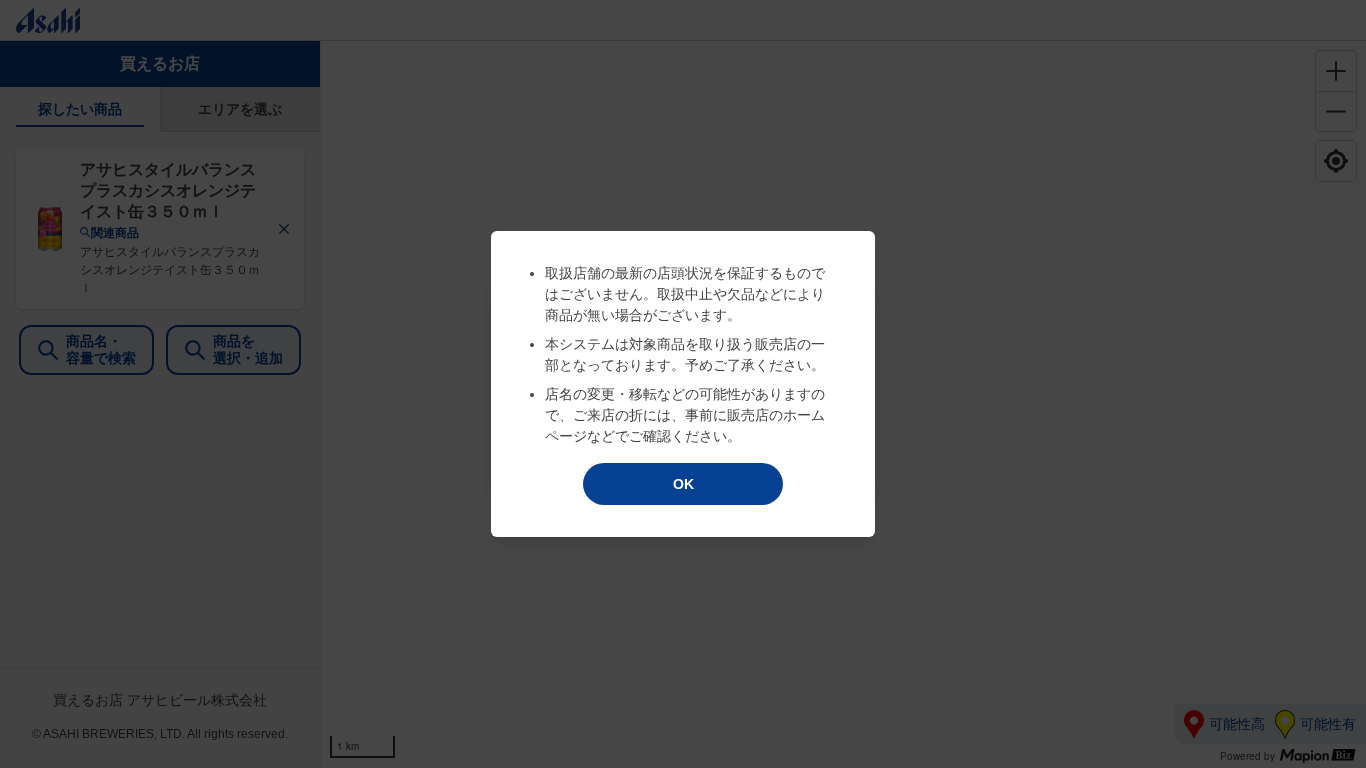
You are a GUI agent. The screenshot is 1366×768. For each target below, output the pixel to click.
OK (683, 484)
